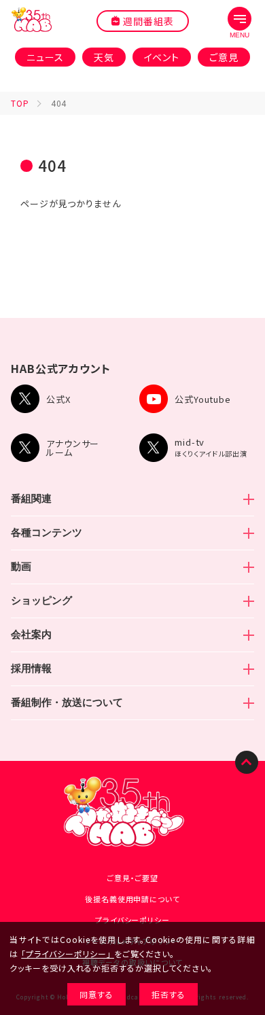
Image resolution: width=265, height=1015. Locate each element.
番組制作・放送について (67, 702)
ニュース (45, 57)
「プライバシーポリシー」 (66, 953)
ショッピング (41, 600)
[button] (239, 23)
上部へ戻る (246, 762)
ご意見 (223, 57)
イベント (162, 57)
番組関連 (31, 498)
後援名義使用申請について (132, 898)
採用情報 (31, 668)
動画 (21, 566)
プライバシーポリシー (132, 919)
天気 (104, 57)
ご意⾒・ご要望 (132, 877)
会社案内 (31, 634)
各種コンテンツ (46, 532)
